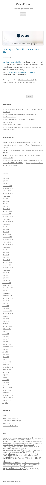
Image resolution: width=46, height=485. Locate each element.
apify (16, 441)
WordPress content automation (14, 464)
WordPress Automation (12, 463)
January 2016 (7, 362)
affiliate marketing (23, 438)
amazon (8, 441)
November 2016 (8, 347)
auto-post (30, 441)
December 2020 (7, 296)
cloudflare (24, 443)
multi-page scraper (32, 446)
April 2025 (6, 206)
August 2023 (6, 247)
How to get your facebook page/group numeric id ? (23, 142)
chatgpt (17, 443)
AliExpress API (30, 439)
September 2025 (8, 193)
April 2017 (6, 339)
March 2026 (6, 183)
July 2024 (5, 227)
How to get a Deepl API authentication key (21, 50)
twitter (39, 450)
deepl (15, 82)
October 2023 (7, 242)
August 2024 (6, 224)
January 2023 (7, 265)
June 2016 (6, 354)
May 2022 (6, 275)
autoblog (10, 82)
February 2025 (7, 211)
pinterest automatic (13, 450)
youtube (33, 468)
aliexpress (21, 440)
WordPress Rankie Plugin (10, 426)
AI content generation (9, 439)
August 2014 (6, 400)
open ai (15, 448)
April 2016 (6, 359)
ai (31, 438)
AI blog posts (38, 438)
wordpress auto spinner (30, 463)
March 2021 (6, 293)
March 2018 (6, 324)
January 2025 (7, 214)
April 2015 (6, 385)
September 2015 (8, 372)
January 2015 (7, 390)
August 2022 (6, 270)
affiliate (14, 438)
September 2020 (8, 298)
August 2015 (6, 375)
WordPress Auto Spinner (10, 418)
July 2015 (5, 377)
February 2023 (7, 262)
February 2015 (7, 387)
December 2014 (7, 393)
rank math (32, 450)
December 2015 (7, 364)
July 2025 (5, 199)
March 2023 (6, 260)
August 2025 (6, 196)
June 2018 (6, 319)
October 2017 (7, 329)
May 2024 (6, 232)
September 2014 (8, 398)
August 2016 (6, 349)
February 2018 (7, 326)
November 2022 (8, 267)
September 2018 (8, 313)
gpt (14, 446)
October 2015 (7, 370)
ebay (6, 444)
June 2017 (6, 334)
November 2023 (8, 239)
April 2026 (6, 181)
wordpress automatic (21, 454)
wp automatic (15, 468)
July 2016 (5, 352)
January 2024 (7, 234)
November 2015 (8, 367)
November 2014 (8, 395)
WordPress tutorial (27, 466)
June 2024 (6, 229)
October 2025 (7, 191)
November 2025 (8, 188)
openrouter (22, 448)
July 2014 (5, 403)
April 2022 (6, 278)
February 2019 (7, 311)
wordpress (21, 82)
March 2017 (6, 341)
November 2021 (8, 288)
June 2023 (6, 252)
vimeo (6, 452)
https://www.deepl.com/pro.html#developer (22, 72)
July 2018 (5, 316)
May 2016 (6, 357)
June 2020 (6, 301)
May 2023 (6, 255)
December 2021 (7, 285)
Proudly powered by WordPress (12, 481)
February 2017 (7, 344)
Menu (23, 14)
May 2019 (6, 308)
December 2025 (7, 186)
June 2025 (6, 201)
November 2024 (8, 216)
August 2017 (6, 331)
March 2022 (6, 280)
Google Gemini (19, 445)
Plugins (5, 416)
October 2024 (7, 219)
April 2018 (6, 321)
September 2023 (8, 244)
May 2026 (6, 178)
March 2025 (6, 209)
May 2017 (6, 336)
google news (29, 445)
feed (11, 445)
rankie (25, 450)
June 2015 (6, 380)
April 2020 (6, 303)
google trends (7, 446)
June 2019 (6, 306)
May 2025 (6, 204)
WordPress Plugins (8, 423)
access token (7, 438)
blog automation (8, 443)
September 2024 (8, 222)
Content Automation (35, 443)
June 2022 (6, 273)
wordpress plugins (32, 464)
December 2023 (7, 237)
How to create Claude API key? (12, 125)
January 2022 (7, 283)
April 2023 (6, 257)
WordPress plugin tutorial (12, 466)
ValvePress (23, 4)
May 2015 (6, 382)
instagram (19, 446)
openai (7, 448)
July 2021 (5, 290)
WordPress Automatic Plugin (13, 62)
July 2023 (5, 250)
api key (22, 441)
